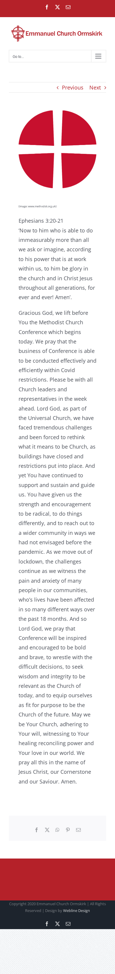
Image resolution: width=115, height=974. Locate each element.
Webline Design (76, 910)
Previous (72, 87)
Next (95, 87)
